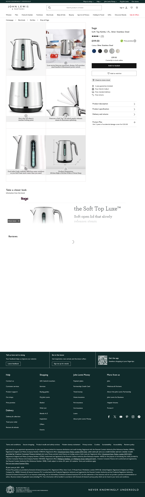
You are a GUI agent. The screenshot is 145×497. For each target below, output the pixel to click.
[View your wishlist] (131, 7)
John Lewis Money (109, 1)
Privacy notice (87, 444)
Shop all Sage (44, 20)
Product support (12, 392)
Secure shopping (28, 444)
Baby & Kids (61, 15)
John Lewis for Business (115, 397)
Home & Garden (27, 15)
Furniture (39, 15)
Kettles (32, 20)
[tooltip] (135, 41)
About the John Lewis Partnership (119, 392)
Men (16, 15)
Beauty (71, 15)
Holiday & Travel (98, 15)
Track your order (11, 422)
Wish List (43, 408)
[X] (115, 417)
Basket (42, 403)
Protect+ (110, 408)
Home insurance (78, 397)
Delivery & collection (13, 416)
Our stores (135, 1)
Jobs (108, 381)
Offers (42, 424)
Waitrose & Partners (114, 386)
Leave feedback (13, 364)
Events (42, 430)
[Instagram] (133, 417)
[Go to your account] (126, 7)
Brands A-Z (44, 413)
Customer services (12, 386)
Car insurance (78, 408)
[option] (94, 51)
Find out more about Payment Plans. (17, 463)
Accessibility (117, 444)
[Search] (49, 7)
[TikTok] (139, 417)
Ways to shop (87, 1)
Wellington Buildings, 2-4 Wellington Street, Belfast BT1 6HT (77, 459)
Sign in (122, 8)
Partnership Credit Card (81, 386)
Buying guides (44, 392)
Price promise (10, 403)
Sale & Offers (134, 15)
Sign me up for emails (61, 364)
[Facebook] (109, 417)
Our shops (9, 397)
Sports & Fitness (83, 15)
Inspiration (43, 419)
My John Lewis (124, 1)
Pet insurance (78, 403)
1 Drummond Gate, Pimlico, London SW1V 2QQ (73, 452)
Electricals (49, 15)
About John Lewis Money (82, 419)
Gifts (109, 15)
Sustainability (106, 444)
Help (98, 1)
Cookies (97, 444)
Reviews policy (129, 444)
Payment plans (78, 381)
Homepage (9, 20)
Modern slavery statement (71, 444)
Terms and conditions (13, 444)
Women (8, 15)
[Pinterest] (127, 417)
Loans (75, 413)
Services (42, 386)
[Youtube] (121, 417)
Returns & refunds (12, 427)
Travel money (77, 392)
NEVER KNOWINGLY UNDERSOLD (18, 1)
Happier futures (112, 403)
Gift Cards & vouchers (47, 381)
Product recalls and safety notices (48, 444)
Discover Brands (120, 15)
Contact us (10, 381)
